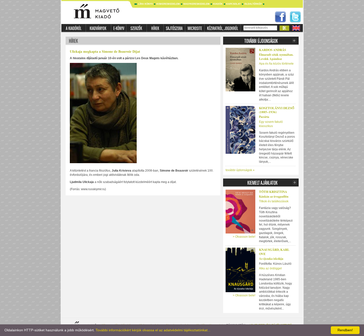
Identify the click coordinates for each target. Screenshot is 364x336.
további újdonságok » (240, 170)
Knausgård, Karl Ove (274, 251)
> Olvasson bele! (244, 236)
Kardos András (272, 49)
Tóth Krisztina (273, 191)
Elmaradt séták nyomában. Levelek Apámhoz (276, 56)
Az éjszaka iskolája (271, 259)
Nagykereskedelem (196, 4)
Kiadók (218, 4)
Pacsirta (264, 117)
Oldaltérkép (253, 4)
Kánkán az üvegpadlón (273, 196)
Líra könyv (145, 4)
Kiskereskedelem (168, 4)
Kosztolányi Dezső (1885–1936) (276, 109)
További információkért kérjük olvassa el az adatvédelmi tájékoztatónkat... (153, 330)
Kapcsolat (233, 4)
